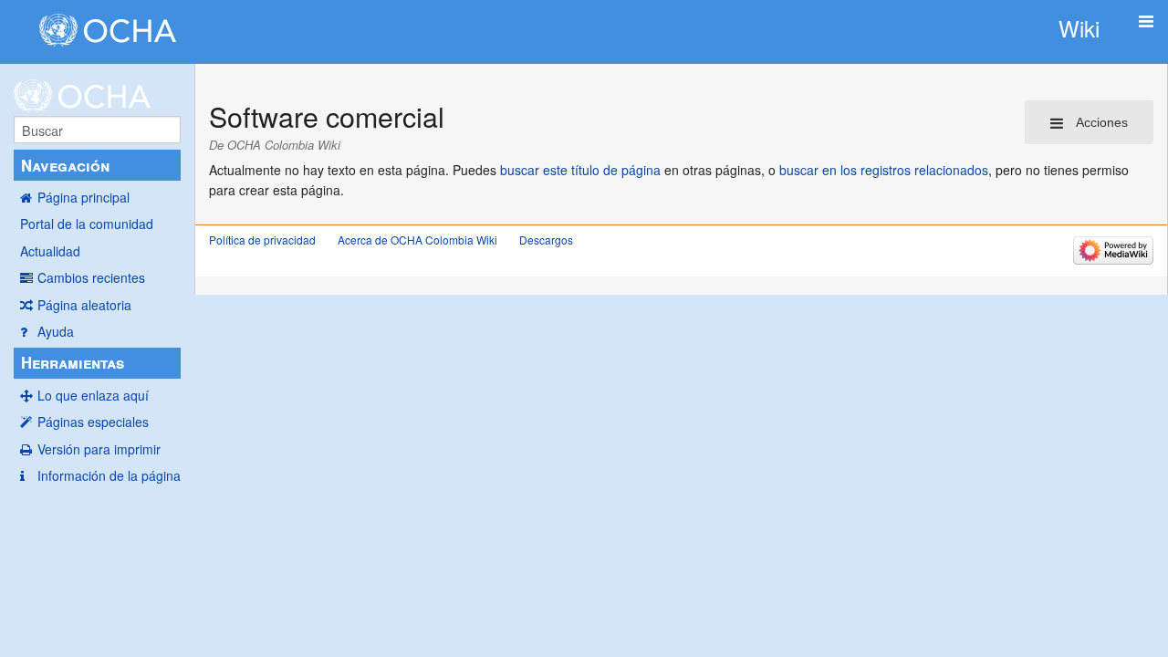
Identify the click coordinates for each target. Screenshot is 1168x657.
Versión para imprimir (99, 449)
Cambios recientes (91, 277)
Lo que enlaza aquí (93, 395)
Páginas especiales (93, 421)
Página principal (83, 197)
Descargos (546, 239)
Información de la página (109, 475)
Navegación (65, 165)
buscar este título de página (580, 170)
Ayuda (55, 331)
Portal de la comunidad (86, 223)
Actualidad (50, 251)
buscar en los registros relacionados (883, 170)
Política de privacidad (262, 239)
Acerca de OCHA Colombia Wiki (417, 239)
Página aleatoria (84, 305)
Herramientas (72, 362)
